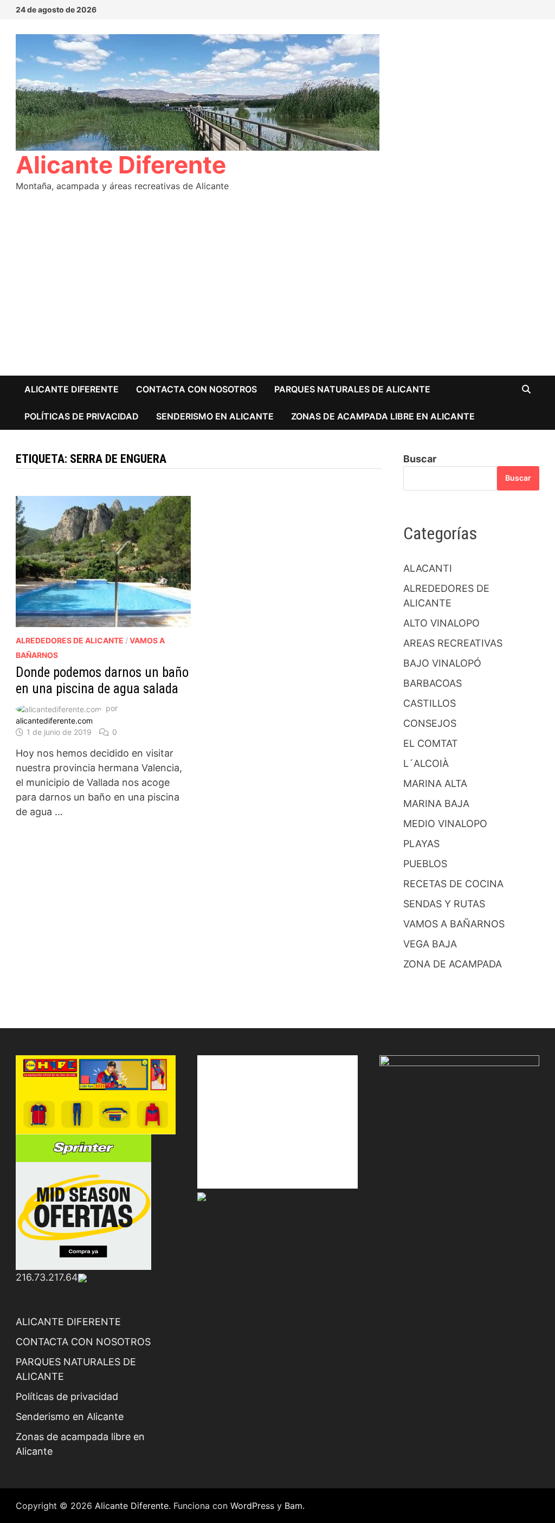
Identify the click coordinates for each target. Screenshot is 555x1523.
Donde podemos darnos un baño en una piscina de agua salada (102, 680)
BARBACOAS (432, 683)
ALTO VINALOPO (441, 623)
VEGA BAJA (430, 944)
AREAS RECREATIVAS (452, 643)
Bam (293, 1505)
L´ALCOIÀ (426, 763)
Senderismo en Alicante (215, 416)
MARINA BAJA (436, 803)
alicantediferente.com (54, 720)
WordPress (252, 1505)
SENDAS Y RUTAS (444, 903)
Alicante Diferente (121, 164)
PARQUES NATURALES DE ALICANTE (352, 389)
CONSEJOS (429, 723)
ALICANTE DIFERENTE (71, 389)
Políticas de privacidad (81, 416)
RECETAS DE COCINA (453, 883)
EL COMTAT (430, 743)
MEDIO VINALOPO (445, 823)
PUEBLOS (425, 863)
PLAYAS (421, 843)
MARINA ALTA (435, 783)
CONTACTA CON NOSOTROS (196, 389)
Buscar (419, 458)
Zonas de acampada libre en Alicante (383, 416)
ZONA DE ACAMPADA (452, 964)
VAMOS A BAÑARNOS (454, 924)
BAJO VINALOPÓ (442, 663)
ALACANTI (427, 568)
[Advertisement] (277, 294)
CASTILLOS (429, 703)
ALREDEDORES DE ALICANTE (70, 640)
